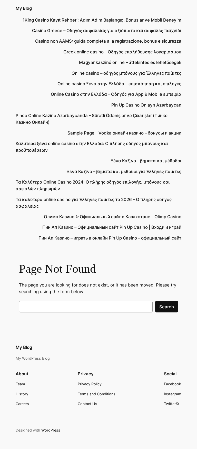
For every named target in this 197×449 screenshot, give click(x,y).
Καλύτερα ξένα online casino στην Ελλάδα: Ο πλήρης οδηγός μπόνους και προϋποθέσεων (92, 147)
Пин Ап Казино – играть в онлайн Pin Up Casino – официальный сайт (109, 238)
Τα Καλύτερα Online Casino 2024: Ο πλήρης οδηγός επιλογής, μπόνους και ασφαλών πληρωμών (93, 185)
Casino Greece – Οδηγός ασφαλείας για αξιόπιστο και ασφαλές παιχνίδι (106, 30)
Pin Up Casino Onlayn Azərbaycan (146, 105)
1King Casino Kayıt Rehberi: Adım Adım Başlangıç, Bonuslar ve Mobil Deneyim (102, 20)
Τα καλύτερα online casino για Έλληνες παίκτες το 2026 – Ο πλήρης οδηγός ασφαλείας (94, 203)
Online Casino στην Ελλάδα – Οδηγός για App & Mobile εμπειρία (116, 94)
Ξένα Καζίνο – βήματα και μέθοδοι (146, 160)
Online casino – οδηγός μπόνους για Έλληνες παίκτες (126, 73)
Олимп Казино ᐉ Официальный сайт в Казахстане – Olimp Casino (112, 216)
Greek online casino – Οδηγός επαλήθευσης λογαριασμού (122, 51)
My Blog (24, 8)
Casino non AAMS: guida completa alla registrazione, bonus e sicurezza (108, 41)
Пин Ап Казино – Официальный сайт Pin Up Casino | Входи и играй (111, 227)
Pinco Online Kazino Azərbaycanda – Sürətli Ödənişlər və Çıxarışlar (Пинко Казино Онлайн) (92, 119)
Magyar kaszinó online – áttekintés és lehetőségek (130, 62)
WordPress (50, 430)
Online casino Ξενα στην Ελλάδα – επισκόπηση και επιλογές (119, 83)
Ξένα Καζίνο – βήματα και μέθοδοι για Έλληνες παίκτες (124, 171)
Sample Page (80, 133)
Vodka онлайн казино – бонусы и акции (139, 133)
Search (166, 306)
